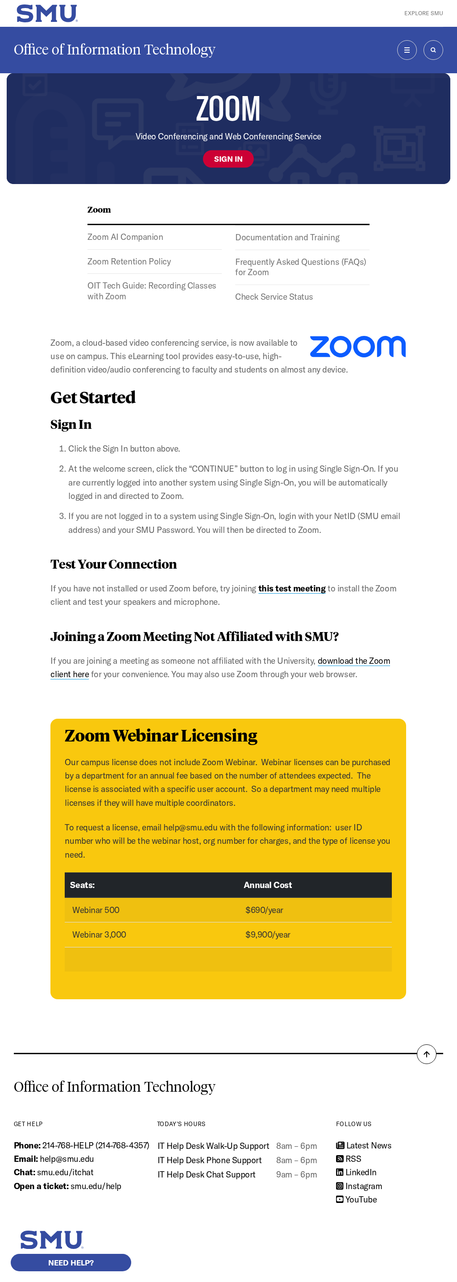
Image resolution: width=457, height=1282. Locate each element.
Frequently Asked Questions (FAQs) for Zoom (300, 267)
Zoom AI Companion (125, 236)
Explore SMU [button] (423, 13)
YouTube (360, 1199)
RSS (352, 1158)
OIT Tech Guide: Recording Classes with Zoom (151, 291)
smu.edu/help (96, 1186)
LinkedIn (360, 1172)
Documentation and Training (287, 237)
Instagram (362, 1186)
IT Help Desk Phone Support (210, 1160)
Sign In (228, 158)
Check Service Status (274, 296)
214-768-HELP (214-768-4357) (95, 1145)
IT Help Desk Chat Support (207, 1174)
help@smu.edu (67, 1158)
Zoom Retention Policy (128, 261)
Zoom (99, 209)
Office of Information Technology (115, 50)
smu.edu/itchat (65, 1172)
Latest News (367, 1145)
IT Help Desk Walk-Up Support (214, 1145)
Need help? (71, 1262)
